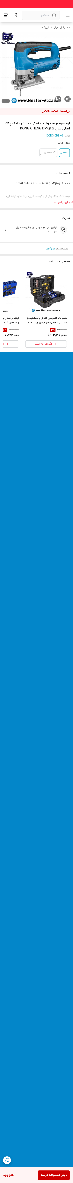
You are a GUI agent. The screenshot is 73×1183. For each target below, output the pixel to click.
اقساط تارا (48, 153)
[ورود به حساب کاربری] (16, 15)
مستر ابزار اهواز (62, 27)
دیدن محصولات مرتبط (54, 1175)
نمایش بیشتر (65, 202)
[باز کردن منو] (67, 15)
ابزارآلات (45, 27)
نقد (64, 153)
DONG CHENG (55, 136)
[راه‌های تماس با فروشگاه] (7, 1160)
